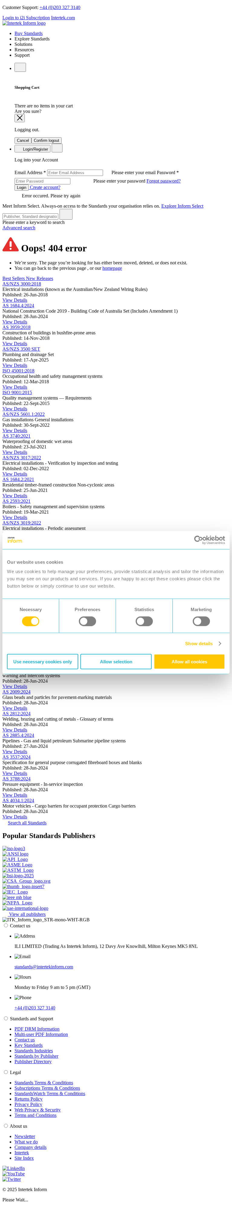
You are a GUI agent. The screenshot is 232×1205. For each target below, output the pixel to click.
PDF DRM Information (37, 1028)
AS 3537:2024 (16, 757)
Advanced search (18, 227)
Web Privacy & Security (37, 1109)
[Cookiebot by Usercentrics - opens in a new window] (198, 539)
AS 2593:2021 (16, 501)
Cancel (23, 140)
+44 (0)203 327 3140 (60, 7)
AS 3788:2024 (16, 778)
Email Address (85, 172)
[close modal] (19, 118)
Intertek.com (63, 17)
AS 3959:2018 (16, 327)
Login (21, 187)
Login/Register (35, 149)
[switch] (87, 621)
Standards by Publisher (36, 1056)
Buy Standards (28, 33)
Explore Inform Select (182, 206)
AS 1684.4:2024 (18, 305)
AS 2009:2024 (16, 691)
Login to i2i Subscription (26, 17)
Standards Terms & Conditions (43, 1082)
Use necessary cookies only (42, 661)
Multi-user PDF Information (41, 1034)
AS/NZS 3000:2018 (21, 283)
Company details (30, 1147)
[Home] (24, 23)
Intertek (21, 1152)
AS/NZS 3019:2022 (21, 522)
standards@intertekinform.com (43, 966)
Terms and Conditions (35, 1115)
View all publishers (27, 914)
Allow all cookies (189, 661)
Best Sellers (14, 278)
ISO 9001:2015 (17, 392)
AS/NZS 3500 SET (21, 349)
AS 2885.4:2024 (18, 735)
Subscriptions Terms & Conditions (47, 1088)
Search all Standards (27, 822)
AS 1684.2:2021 (18, 479)
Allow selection (116, 661)
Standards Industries (33, 1050)
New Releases (39, 278)
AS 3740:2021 (16, 435)
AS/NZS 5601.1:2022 (23, 414)
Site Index (24, 1158)
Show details (199, 643)
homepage (112, 268)
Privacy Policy (28, 1104)
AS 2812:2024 (16, 713)
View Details (14, 300)
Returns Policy (28, 1098)
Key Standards (28, 1045)
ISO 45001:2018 (18, 370)
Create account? (44, 187)
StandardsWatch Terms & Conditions (49, 1093)
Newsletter (24, 1136)
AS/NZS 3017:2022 (21, 457)
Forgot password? (164, 180)
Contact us (24, 1039)
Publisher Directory (33, 1061)
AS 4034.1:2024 (18, 800)
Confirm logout (46, 140)
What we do (26, 1141)
